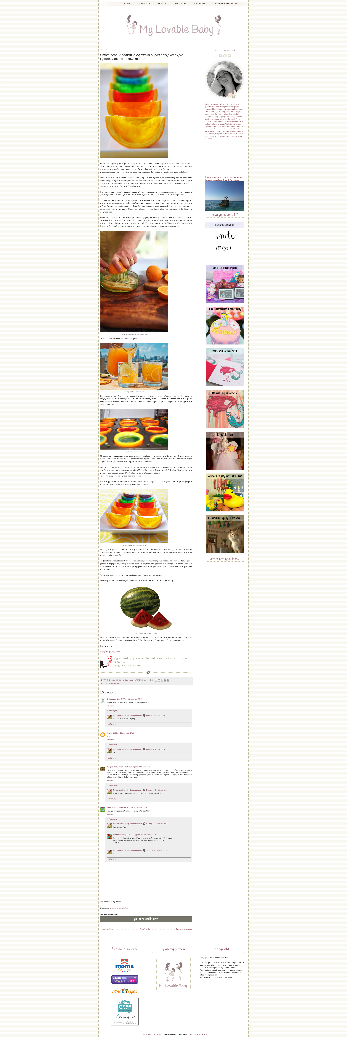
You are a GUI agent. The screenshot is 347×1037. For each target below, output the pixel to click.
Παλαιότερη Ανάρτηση (184, 929)
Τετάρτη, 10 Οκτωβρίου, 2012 (138, 808)
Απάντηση (110, 706)
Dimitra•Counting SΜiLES (116, 808)
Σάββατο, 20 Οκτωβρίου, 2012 (145, 835)
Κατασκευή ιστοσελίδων (153, 1034)
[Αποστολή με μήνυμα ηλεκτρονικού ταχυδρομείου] (156, 680)
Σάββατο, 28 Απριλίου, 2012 (131, 699)
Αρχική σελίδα (145, 929)
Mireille (109, 733)
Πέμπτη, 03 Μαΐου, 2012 (141, 767)
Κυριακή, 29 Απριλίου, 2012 (156, 715)
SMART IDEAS (114, 683)
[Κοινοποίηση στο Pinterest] (168, 680)
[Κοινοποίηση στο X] (162, 680)
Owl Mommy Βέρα (113, 699)
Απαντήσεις (113, 711)
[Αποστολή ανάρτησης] (151, 680)
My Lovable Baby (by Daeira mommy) (127, 715)
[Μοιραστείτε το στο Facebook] (165, 680)
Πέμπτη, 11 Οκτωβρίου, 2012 (157, 790)
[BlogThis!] (159, 680)
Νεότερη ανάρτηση (108, 929)
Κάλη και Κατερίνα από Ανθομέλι (119, 767)
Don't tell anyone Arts (198, 1034)
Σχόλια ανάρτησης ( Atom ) (119, 908)
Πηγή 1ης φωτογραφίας (110, 651)
